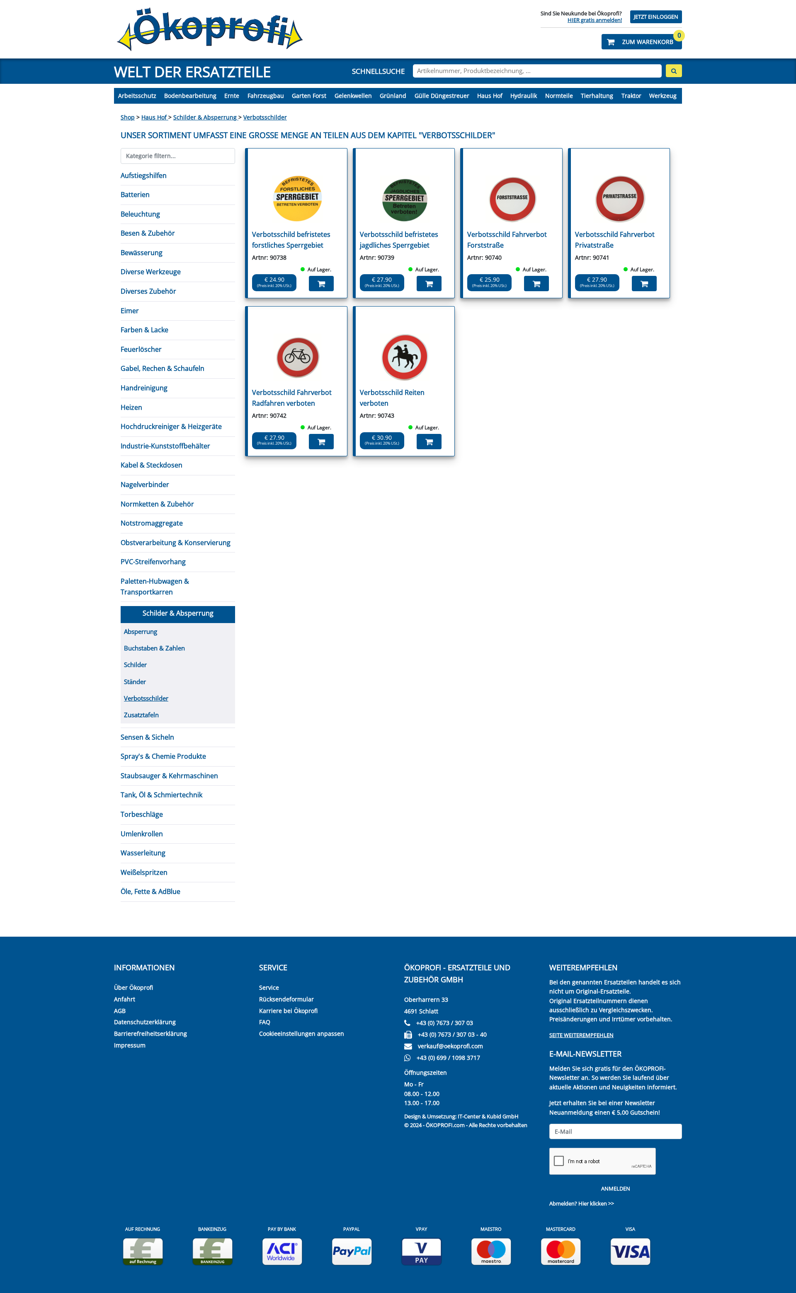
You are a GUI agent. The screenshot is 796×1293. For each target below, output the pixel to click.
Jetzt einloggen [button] (656, 16)
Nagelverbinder (145, 484)
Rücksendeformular (286, 999)
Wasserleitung (143, 852)
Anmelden (615, 1188)
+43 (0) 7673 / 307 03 (444, 1023)
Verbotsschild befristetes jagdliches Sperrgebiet (399, 240)
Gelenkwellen (353, 96)
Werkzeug (663, 96)
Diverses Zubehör (148, 291)
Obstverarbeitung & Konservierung (176, 542)
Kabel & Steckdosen (151, 465)
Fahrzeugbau (266, 96)
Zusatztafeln (141, 715)
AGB (120, 1011)
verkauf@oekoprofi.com (450, 1046)
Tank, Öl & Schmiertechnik (161, 794)
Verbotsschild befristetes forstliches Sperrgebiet (291, 240)
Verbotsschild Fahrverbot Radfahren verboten (292, 398)
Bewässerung (142, 252)
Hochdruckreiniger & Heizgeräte (171, 426)
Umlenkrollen (142, 833)
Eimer (130, 310)
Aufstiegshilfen (144, 175)
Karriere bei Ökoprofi (288, 1011)
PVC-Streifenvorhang (153, 561)
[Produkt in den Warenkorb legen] (321, 283)
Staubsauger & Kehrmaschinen (169, 775)
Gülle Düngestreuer (442, 96)
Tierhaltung (597, 96)
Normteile (559, 96)
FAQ (264, 1022)
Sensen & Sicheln (147, 737)
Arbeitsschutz (137, 96)
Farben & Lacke (144, 329)
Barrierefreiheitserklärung (150, 1033)
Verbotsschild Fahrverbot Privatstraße (615, 240)
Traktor (631, 96)
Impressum (130, 1045)
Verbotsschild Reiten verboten (392, 398)
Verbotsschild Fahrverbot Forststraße (507, 240)
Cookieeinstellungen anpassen (301, 1033)
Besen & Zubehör (148, 233)
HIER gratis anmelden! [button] (595, 20)
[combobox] (537, 71)
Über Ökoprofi (133, 987)
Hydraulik (523, 96)
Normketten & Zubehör (157, 504)
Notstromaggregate (152, 523)
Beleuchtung (140, 214)
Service (269, 987)
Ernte (231, 96)
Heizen (131, 407)
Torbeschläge (142, 814)
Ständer (135, 681)
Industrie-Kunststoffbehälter (165, 445)
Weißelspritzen (144, 872)
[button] (642, 41)
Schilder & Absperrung (205, 117)
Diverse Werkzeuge (151, 271)
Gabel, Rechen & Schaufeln (162, 368)
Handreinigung (144, 387)
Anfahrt (124, 999)
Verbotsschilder (265, 117)
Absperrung (140, 631)
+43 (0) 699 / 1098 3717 (448, 1058)
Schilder (135, 664)
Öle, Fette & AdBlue (150, 891)
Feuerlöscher (141, 349)
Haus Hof (489, 96)
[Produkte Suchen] (674, 70)
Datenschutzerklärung (145, 1022)
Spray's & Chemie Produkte (163, 756)
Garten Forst (309, 96)
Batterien (135, 194)
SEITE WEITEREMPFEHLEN (581, 1035)
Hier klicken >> (596, 1203)
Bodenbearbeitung (190, 96)
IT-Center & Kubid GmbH (488, 1116)
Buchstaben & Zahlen (154, 648)
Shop (128, 117)
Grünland (393, 96)
